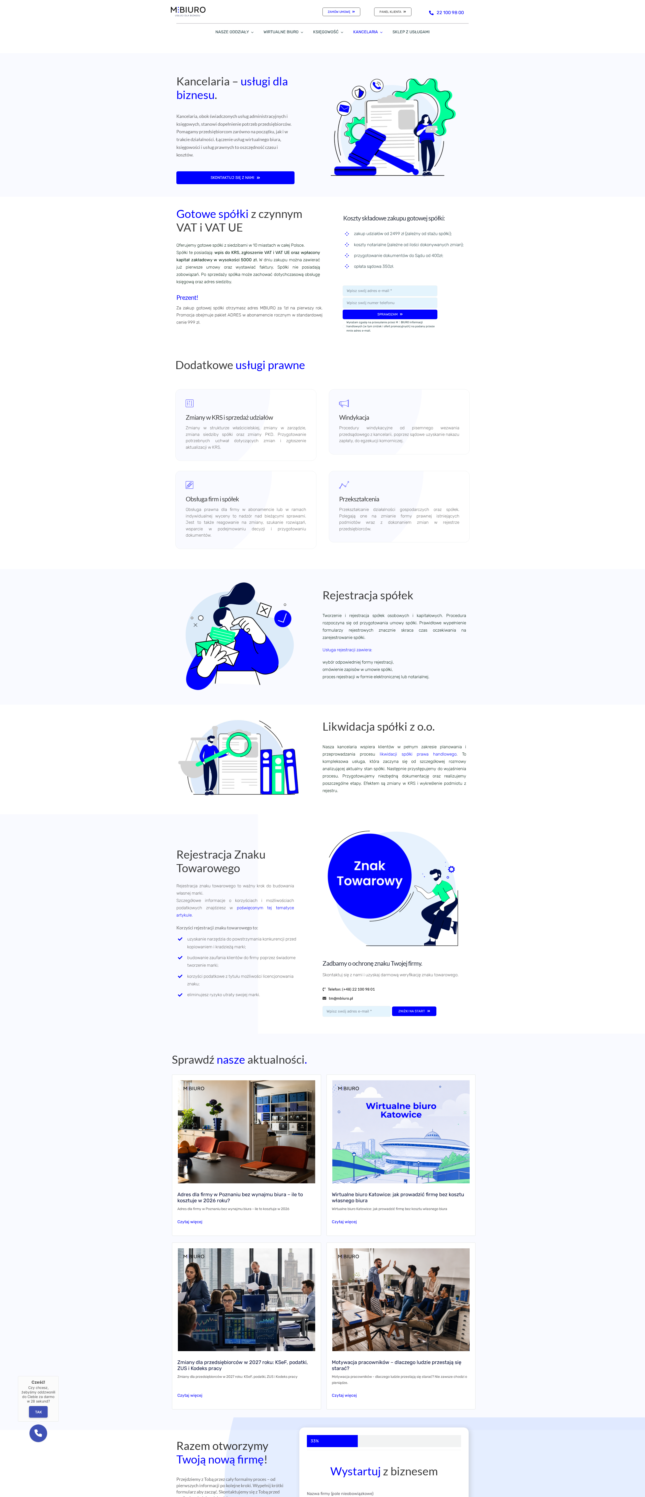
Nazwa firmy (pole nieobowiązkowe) (340, 1493)
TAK (38, 1412)
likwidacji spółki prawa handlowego (416, 754)
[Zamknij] (58, 1376)
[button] (38, 1433)
